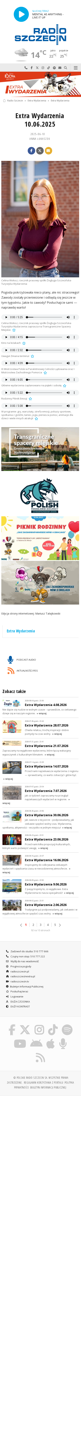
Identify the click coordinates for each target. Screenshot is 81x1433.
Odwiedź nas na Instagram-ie (43, 68)
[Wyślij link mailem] (48, 150)
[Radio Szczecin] (40, 34)
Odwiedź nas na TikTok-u (48, 68)
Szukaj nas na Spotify (54, 68)
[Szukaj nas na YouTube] (20, 1039)
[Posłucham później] (13, 330)
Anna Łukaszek (40, 139)
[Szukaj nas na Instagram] (39, 1025)
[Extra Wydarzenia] (40, 84)
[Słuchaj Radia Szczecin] (21, 14)
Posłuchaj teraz (19, 991)
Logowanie (16, 996)
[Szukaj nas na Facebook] (12, 1025)
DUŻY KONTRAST (20, 1006)
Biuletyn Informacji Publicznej (26, 986)
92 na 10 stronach (40, 930)
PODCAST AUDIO (26, 659)
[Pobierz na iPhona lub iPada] (50, 1039)
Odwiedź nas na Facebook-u (31, 68)
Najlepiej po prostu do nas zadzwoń (26, 68)
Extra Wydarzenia (37, 100)
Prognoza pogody (20, 966)
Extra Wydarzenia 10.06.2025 (39, 120)
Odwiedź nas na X (37, 68)
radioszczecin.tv (19, 981)
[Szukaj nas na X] (25, 1025)
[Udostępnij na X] (40, 150)
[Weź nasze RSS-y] (40, 1052)
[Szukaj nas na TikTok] (53, 1025)
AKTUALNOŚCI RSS (27, 670)
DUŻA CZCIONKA (20, 1001)
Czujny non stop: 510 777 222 (27, 956)
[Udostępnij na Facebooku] (31, 150)
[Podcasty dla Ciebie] (63, 1039)
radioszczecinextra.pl (22, 976)
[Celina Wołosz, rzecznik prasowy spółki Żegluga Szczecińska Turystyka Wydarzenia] (40, 219)
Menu (76, 68)
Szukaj (65, 68)
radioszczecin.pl (19, 971)
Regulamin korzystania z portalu (43, 1082)
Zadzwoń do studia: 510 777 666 (29, 951)
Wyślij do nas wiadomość (60, 68)
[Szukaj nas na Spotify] (67, 1025)
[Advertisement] (40, 1141)
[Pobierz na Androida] (36, 1039)
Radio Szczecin (15, 100)
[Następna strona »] (60, 925)
